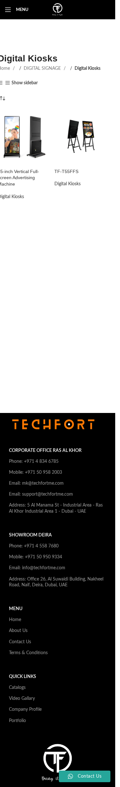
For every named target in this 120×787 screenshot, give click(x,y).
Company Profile (25, 709)
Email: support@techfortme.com (41, 494)
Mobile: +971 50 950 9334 (35, 557)
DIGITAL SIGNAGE (43, 68)
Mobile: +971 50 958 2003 (35, 472)
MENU (15, 609)
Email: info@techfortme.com (37, 568)
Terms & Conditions (28, 653)
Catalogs (17, 687)
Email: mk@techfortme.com (36, 483)
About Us (18, 630)
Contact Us (20, 642)
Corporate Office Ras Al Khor (45, 450)
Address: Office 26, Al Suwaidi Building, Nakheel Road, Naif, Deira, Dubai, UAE (56, 582)
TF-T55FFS (66, 171)
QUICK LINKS (22, 676)
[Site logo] (58, 9)
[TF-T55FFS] (80, 136)
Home (15, 620)
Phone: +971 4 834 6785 (34, 461)
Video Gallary (22, 698)
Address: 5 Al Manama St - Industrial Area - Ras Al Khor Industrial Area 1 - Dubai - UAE (56, 508)
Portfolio (17, 720)
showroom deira (30, 535)
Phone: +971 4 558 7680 (34, 546)
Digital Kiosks (67, 184)
